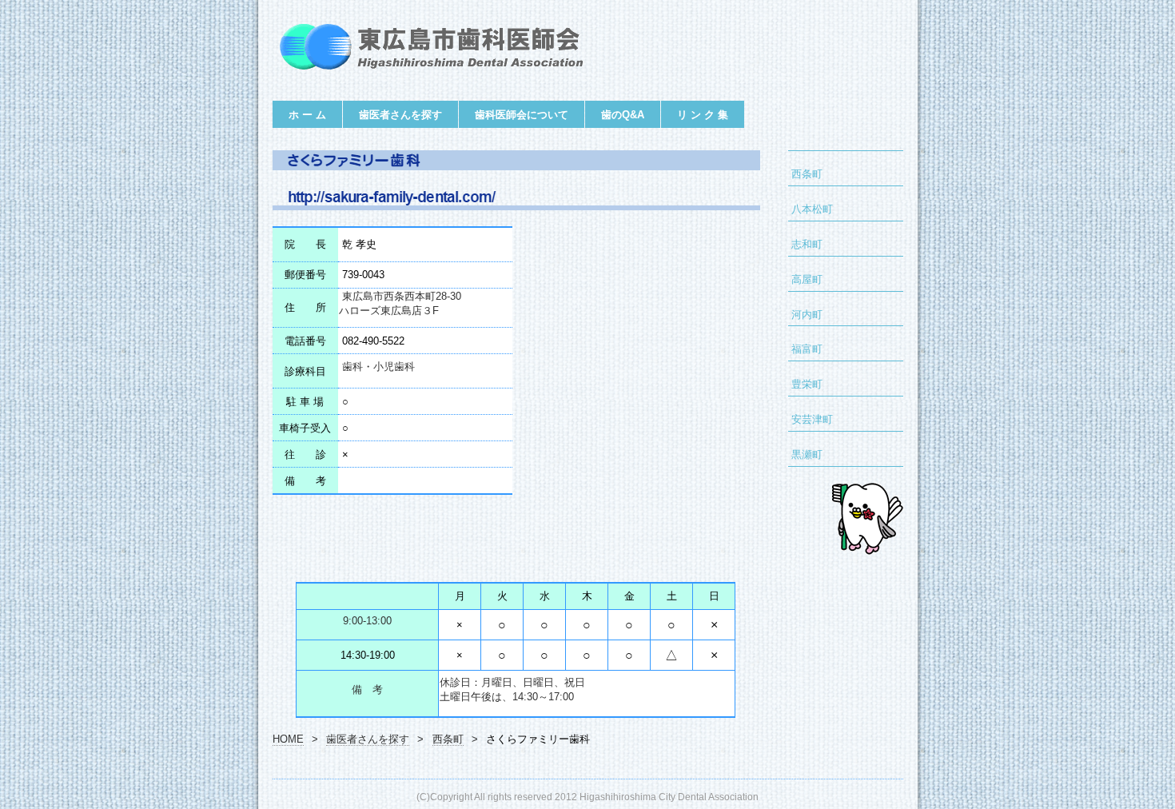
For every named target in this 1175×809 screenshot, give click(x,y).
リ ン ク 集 (702, 115)
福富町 (806, 349)
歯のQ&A (622, 115)
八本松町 (812, 209)
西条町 (806, 174)
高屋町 (806, 279)
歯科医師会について (521, 115)
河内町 (806, 315)
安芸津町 (812, 419)
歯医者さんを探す (400, 115)
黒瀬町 (806, 454)
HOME (288, 739)
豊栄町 (806, 384)
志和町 (806, 244)
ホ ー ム (307, 115)
